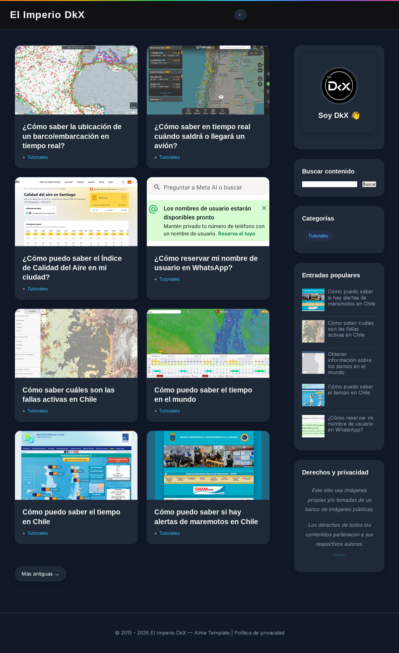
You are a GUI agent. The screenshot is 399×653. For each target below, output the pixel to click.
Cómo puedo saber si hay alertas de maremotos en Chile (351, 297)
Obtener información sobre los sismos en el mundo (350, 363)
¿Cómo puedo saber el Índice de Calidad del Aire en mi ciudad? (72, 267)
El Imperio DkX (47, 14)
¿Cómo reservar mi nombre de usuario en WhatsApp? (350, 424)
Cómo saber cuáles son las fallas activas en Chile (351, 329)
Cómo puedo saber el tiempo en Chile (350, 389)
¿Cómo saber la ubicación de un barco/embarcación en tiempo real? (72, 136)
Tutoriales (37, 157)
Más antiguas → (40, 574)
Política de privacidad (259, 633)
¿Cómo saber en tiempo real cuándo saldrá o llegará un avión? (202, 136)
